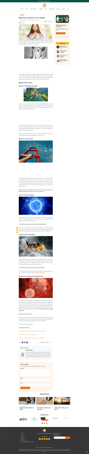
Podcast (58, 9)
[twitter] (17, 230)
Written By (22, 22)
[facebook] (17, 228)
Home (22, 9)
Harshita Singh (29, 350)
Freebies (41, 9)
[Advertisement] (36, 67)
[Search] (68, 9)
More (63, 9)
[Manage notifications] (87, 452)
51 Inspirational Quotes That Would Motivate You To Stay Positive (31, 338)
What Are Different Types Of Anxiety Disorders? (28, 334)
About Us (22, 433)
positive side (23, 79)
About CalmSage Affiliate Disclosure (27, 441)
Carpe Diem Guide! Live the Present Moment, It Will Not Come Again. (32, 331)
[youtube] (47, 439)
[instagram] (42, 439)
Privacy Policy (23, 440)
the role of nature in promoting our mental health (34, 135)
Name (21, 378)
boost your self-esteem (40, 272)
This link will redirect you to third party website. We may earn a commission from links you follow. (62, 36)
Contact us (22, 438)
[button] (42, 424)
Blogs (26, 9)
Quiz (46, 9)
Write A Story (51, 9)
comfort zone (41, 259)
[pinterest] (17, 232)
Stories (22, 435)
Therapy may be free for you (44, 1)
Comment (22, 368)
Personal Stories (33, 9)
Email (21, 382)
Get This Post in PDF (49, 21)
